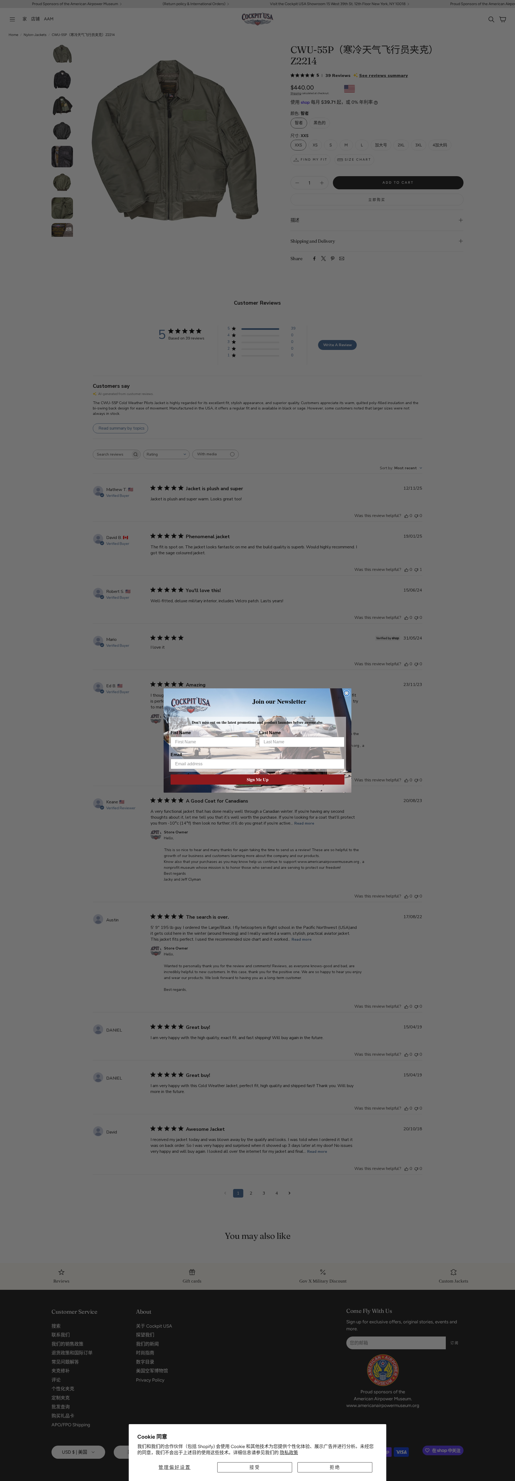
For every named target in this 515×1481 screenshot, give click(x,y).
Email (176, 754)
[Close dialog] (346, 693)
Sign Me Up (257, 779)
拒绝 (335, 1467)
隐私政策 (289, 1452)
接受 (254, 1467)
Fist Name (181, 732)
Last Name (270, 732)
